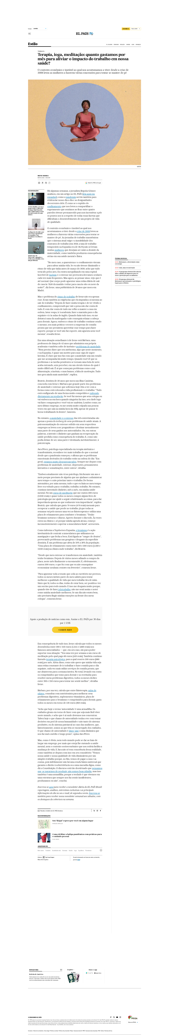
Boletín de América (36, 974)
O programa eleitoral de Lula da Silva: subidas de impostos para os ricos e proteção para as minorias (128, 273)
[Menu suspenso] (29, 33)
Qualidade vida (56, 850)
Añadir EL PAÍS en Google (94, 183)
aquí (78, 859)
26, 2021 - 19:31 (44, 177)
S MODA (128, 44)
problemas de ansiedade (88, 346)
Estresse (64, 850)
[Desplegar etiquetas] (101, 850)
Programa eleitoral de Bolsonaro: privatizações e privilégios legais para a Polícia (128, 281)
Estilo (32, 44)
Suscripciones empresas (91, 1030)
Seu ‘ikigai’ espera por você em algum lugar (72, 821)
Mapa (71, 1030)
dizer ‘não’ (74, 730)
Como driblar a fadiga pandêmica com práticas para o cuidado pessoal (77, 835)
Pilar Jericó (55, 839)
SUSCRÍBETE (126, 28)
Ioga (75, 850)
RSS (99, 1030)
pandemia (71, 197)
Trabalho (48, 850)
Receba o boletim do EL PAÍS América (51, 811)
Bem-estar (41, 850)
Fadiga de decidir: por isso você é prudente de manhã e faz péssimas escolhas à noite (36, 235)
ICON (133, 44)
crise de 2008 (83, 231)
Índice (102, 1030)
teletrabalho (64, 589)
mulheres (59, 250)
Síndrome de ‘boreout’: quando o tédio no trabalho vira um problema (36, 258)
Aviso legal (46, 1030)
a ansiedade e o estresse (61, 418)
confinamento (54, 206)
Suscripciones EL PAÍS (79, 1030)
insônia (52, 275)
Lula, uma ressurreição (127, 268)
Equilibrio (81, 850)
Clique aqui (65, 630)
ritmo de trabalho (66, 296)
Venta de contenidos (38, 1030)
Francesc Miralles (57, 823)
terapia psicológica (55, 659)
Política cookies (54, 1030)
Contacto (30, 1030)
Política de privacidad (64, 1030)
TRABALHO (41, 51)
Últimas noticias (121, 258)
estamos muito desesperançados (60, 461)
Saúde (70, 850)
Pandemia (88, 850)
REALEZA (122, 44)
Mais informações (43, 859)
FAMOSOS (116, 44)
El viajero (109, 44)
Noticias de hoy (108, 1030)
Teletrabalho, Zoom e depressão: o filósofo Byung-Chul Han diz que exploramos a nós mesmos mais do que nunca (36, 210)
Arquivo (70, 969)
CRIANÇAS (138, 44)
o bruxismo (81, 530)
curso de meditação (63, 492)
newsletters (33, 970)
